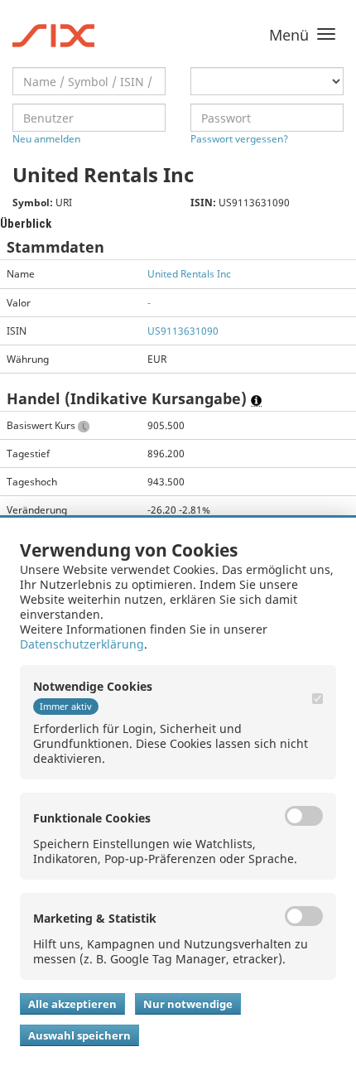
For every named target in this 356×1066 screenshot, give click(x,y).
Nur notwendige (188, 1003)
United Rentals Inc (189, 274)
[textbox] (89, 81)
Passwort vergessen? (239, 139)
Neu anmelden (46, 139)
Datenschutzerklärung (82, 644)
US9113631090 (183, 331)
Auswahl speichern (79, 1035)
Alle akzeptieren (72, 1003)
